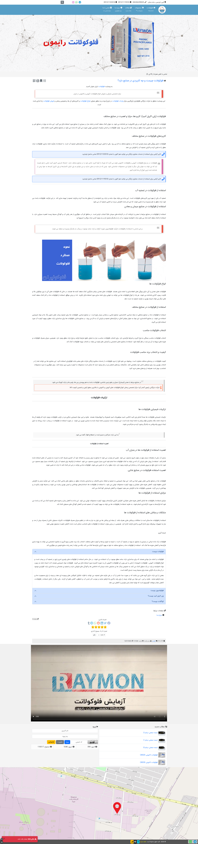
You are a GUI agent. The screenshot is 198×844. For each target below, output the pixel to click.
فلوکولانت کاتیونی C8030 (149, 762)
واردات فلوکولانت (118, 101)
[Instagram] (73, 2)
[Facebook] (109, 623)
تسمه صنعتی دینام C (150, 740)
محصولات (139, 9)
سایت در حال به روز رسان (158, 74)
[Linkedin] (101, 623)
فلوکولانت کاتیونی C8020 (149, 755)
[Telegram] (79, 2)
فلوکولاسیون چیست (157, 590)
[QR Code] (34, 81)
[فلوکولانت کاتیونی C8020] (161, 755)
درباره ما (118, 9)
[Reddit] (98, 623)
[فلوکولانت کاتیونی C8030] (161, 762)
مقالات (128, 9)
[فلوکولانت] (162, 9)
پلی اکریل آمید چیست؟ (156, 596)
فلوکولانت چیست (158, 551)
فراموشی (51, 742)
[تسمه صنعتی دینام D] (161, 732)
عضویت (60, 742)
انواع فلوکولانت (85, 101)
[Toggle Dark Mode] (135, 841)
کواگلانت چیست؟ (158, 601)
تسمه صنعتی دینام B (150, 747)
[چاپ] (37, 81)
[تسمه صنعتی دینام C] (161, 740)
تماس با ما (107, 9)
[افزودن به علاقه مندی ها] (41, 81)
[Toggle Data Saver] (132, 841)
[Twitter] (105, 623)
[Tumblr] (88, 623)
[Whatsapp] (76, 2)
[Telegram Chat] (195, 842)
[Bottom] (2, 842)
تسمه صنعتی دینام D (150, 732)
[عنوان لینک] (99, 43)
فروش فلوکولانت (48, 101)
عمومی (154, 641)
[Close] (4, 838)
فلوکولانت (150, 9)
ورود (67, 742)
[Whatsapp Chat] (190, 842)
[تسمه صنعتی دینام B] (161, 747)
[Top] (2, 839)
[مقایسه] (44, 81)
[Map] (99, 803)
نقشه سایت (143, 842)
